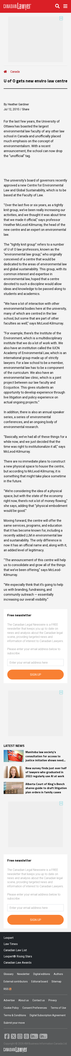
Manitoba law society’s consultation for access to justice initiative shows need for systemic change (44, 756)
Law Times (11, 944)
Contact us (38, 1000)
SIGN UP (35, 674)
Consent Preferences (34, 1007)
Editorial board (39, 981)
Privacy (52, 1000)
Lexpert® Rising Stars (18, 956)
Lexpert (8, 937)
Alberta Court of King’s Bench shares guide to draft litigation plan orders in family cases (46, 788)
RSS (6, 989)
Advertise (9, 1000)
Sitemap (56, 981)
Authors (58, 974)
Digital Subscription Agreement (48, 1015)
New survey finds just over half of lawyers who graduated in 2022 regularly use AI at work (46, 772)
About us (23, 1000)
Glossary (8, 974)
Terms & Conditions (15, 1015)
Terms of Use (58, 1007)
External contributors (16, 981)
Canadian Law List (15, 950)
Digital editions (41, 974)
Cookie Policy (11, 1007)
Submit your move (14, 1022)
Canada (15, 71)
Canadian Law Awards (17, 962)
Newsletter (23, 974)
